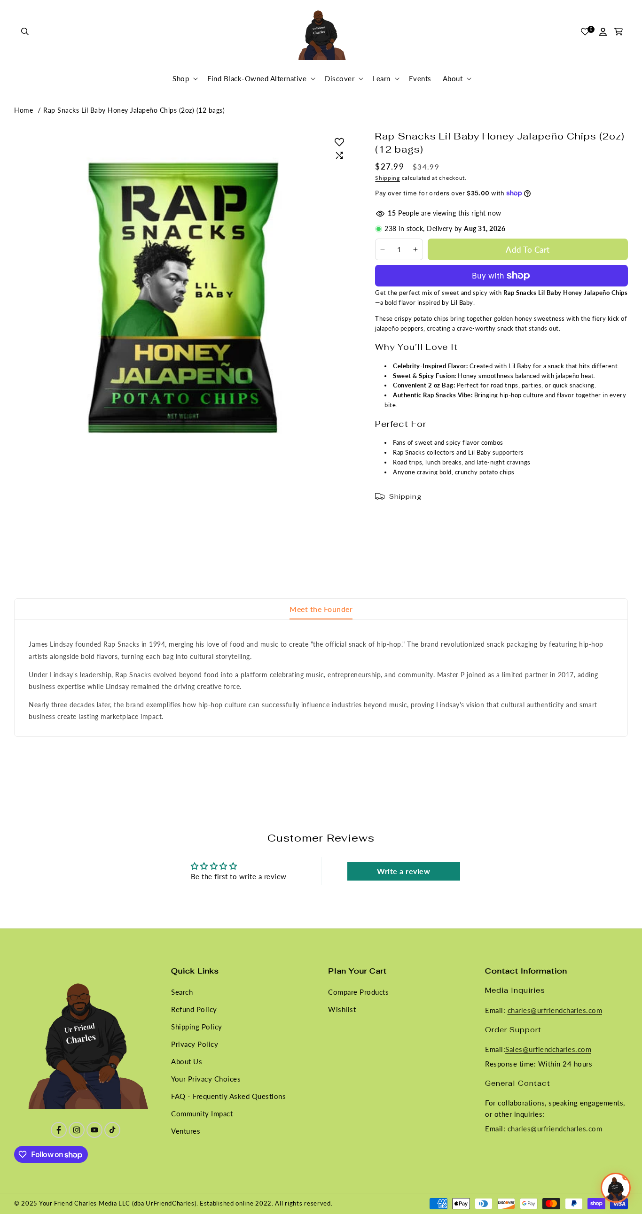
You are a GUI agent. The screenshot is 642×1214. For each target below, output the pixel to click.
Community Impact (202, 1113)
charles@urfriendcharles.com (555, 1009)
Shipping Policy (196, 1026)
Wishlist (342, 1009)
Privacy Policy (194, 1044)
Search (182, 992)
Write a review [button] (403, 870)
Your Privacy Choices (206, 1079)
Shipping (387, 177)
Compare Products (358, 992)
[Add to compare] (339, 155)
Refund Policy (194, 1009)
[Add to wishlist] (339, 142)
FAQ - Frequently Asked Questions (228, 1096)
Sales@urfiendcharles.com (548, 1049)
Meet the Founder (321, 608)
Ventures (185, 1131)
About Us (186, 1061)
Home (23, 110)
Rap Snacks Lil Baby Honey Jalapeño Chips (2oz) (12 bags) (134, 110)
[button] (25, 32)
